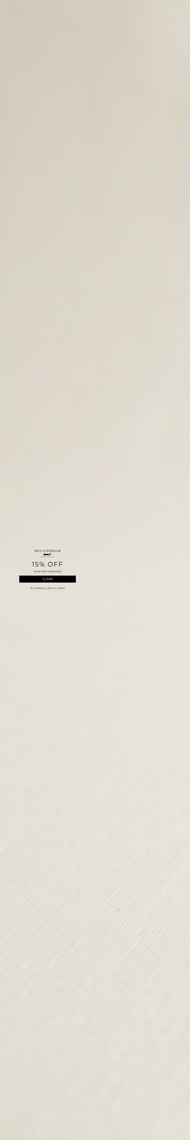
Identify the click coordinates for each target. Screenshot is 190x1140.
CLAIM (47, 579)
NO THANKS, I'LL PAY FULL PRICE (47, 588)
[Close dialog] (186, 3)
